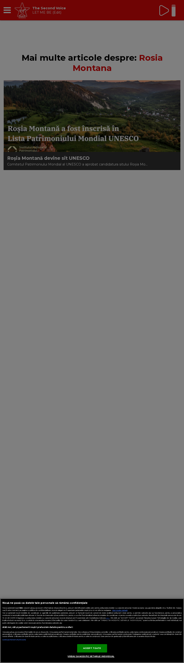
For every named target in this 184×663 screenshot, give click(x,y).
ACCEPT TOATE (92, 648)
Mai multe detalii (119, 610)
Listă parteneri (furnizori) (14, 640)
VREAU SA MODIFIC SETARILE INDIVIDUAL (91, 656)
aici (107, 618)
